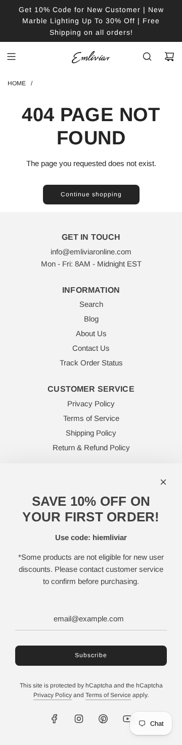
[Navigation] (11, 56)
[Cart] (169, 56)
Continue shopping (91, 194)
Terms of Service (108, 695)
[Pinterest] (103, 719)
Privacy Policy (52, 695)
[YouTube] (127, 719)
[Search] (147, 56)
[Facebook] (54, 719)
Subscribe (91, 655)
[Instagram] (79, 719)
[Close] (163, 482)
